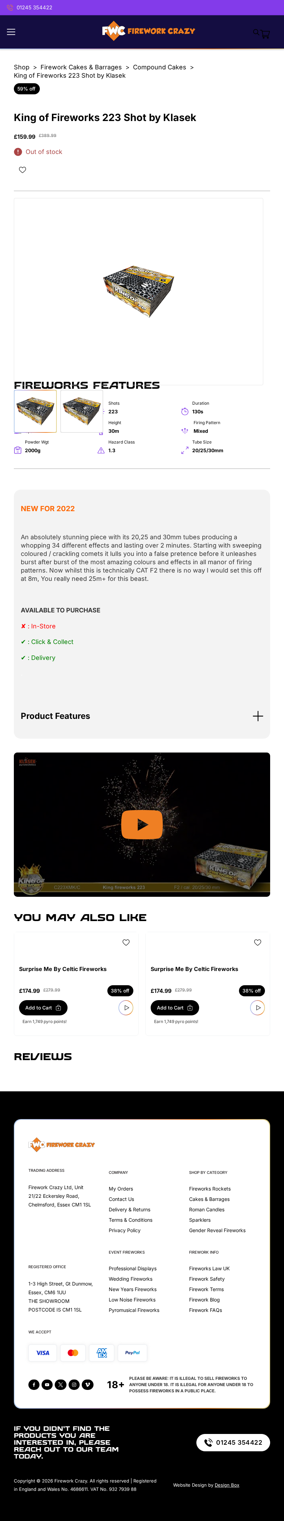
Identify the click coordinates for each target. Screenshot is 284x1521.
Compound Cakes (159, 67)
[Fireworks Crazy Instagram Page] (74, 1385)
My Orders (121, 1189)
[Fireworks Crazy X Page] (60, 1385)
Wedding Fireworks (130, 1279)
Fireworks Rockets (210, 1189)
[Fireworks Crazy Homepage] (148, 32)
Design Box (227, 1485)
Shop (21, 67)
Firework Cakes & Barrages (81, 67)
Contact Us (121, 1199)
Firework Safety (207, 1279)
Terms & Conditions (130, 1220)
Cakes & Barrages (209, 1199)
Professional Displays (133, 1268)
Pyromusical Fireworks (134, 1310)
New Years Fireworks (133, 1289)
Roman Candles (206, 1209)
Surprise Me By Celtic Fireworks (63, 968)
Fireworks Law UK (209, 1268)
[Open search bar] (256, 32)
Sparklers (200, 1220)
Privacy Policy (125, 1230)
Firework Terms (206, 1289)
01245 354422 (34, 7)
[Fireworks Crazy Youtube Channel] (47, 1385)
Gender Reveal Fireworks (217, 1230)
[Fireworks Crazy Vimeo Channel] (88, 1385)
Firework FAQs (205, 1310)
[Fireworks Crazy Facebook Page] (33, 1385)
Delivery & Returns (129, 1209)
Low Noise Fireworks (132, 1300)
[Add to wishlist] (22, 170)
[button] (142, 716)
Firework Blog (204, 1300)
